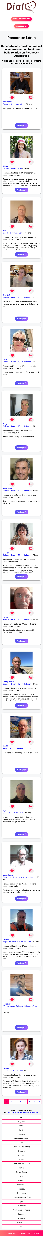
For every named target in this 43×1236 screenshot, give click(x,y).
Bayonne (21, 1121)
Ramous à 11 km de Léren (13, 748)
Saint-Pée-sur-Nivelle (21, 1163)
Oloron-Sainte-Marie (21, 1147)
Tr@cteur (6, 1004)
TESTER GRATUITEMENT (21, 19)
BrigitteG (6, 295)
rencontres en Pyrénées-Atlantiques (23, 1112)
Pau (21, 1117)
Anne (5, 424)
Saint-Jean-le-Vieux (21, 1210)
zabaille (6, 1068)
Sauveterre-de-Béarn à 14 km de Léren (19, 877)
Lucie (5, 359)
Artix (22, 1176)
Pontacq (21, 1180)
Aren (21, 1227)
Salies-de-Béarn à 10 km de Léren (17, 297)
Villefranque (21, 1185)
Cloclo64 (6, 553)
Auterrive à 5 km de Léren (13, 104)
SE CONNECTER (21, 26)
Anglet (21, 1126)
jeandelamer (8, 875)
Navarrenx (21, 1193)
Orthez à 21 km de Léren (13, 1070)
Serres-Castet (21, 1172)
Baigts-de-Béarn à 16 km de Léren (17, 942)
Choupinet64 (8, 682)
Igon (21, 1201)
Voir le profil (22, 125)
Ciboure (21, 1155)
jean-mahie (7, 488)
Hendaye (21, 1134)
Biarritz (21, 1130)
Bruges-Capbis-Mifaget (21, 1197)
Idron (21, 1168)
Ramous (21, 1214)
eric (4, 231)
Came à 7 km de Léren (12, 168)
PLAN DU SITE (25, 1233)
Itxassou (21, 1189)
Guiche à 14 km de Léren (13, 813)
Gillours (6, 617)
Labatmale (21, 1222)
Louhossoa (21, 1206)
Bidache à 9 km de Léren (13, 233)
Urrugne (21, 1151)
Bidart (21, 1159)
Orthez (21, 1142)
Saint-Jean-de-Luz (21, 1138)
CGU (15, 1233)
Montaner (21, 1218)
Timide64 (7, 939)
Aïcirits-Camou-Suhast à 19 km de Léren (20, 1006)
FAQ (10, 1233)
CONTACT (37, 1233)
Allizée (5, 166)
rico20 (5, 746)
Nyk (4, 810)
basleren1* (7, 102)
